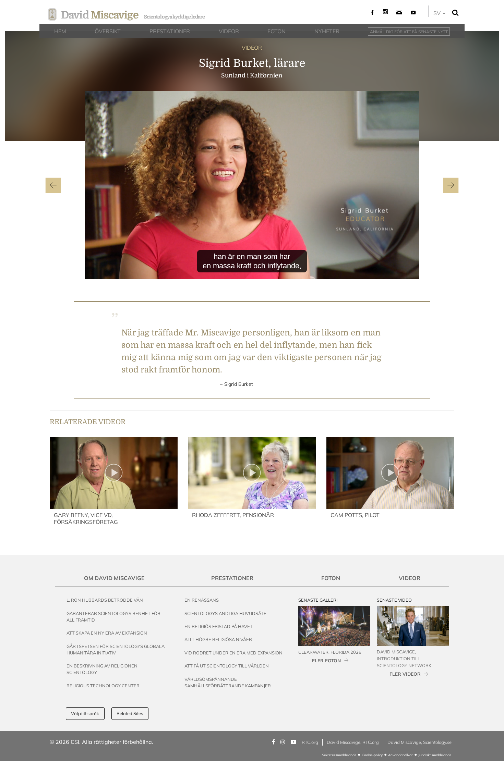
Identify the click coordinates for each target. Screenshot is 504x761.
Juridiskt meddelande (434, 755)
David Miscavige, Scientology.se (419, 742)
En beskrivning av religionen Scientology (102, 669)
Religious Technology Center (103, 685)
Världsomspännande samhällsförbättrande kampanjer (227, 682)
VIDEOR (252, 47)
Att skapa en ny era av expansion (107, 633)
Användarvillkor (400, 755)
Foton (330, 578)
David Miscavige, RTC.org (353, 742)
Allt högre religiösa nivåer (218, 639)
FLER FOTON (326, 660)
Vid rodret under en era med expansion (233, 652)
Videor (409, 578)
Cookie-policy (372, 755)
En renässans (201, 600)
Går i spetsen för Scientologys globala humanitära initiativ (116, 649)
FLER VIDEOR (405, 674)
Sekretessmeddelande (339, 755)
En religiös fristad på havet (218, 626)
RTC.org (310, 742)
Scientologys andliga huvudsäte (225, 613)
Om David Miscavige (114, 578)
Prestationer (232, 578)
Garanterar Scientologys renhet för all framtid (113, 617)
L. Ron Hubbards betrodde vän (105, 600)
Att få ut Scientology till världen (226, 665)
